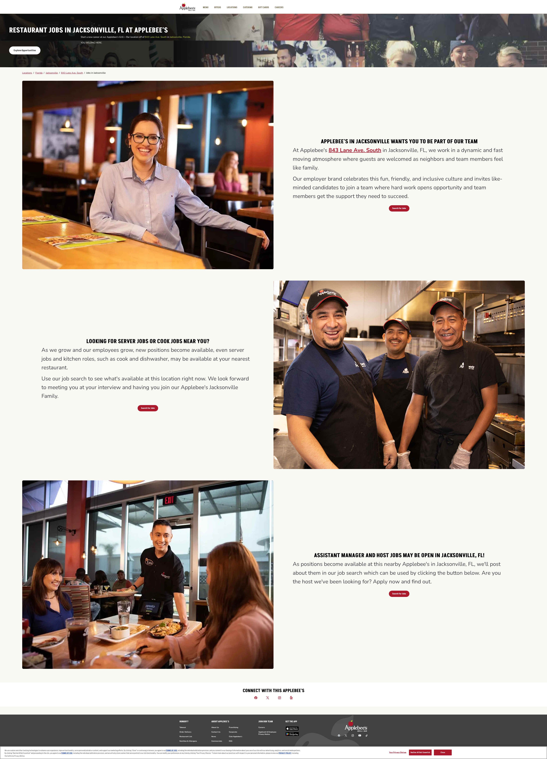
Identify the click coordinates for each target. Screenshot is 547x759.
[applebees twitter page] (345, 735)
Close (443, 752)
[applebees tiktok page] (365, 735)
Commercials (216, 741)
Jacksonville (52, 72)
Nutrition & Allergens (188, 741)
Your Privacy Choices (397, 752)
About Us (215, 727)
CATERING (247, 7)
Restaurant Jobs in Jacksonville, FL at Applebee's (88, 30)
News (213, 736)
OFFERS (217, 7)
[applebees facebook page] (339, 735)
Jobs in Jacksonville (96, 72)
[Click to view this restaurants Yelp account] (291, 697)
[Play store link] (292, 734)
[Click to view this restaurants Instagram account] (279, 697)
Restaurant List (185, 736)
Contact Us (215, 732)
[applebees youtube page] (359, 735)
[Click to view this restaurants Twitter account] (267, 697)
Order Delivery (185, 732)
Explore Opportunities (25, 50)
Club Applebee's (235, 736)
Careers (261, 727)
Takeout (182, 727)
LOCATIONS (232, 7)
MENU (205, 7)
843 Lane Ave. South (72, 72)
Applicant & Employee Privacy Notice (267, 733)
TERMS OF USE (171, 750)
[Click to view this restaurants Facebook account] (255, 697)
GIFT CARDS (263, 7)
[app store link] (292, 728)
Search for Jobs (399, 208)
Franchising (233, 727)
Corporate (233, 732)
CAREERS (279, 7)
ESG (230, 741)
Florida (38, 72)
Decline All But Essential (420, 752)
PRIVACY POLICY (285, 753)
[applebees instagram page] (352, 735)
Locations (27, 72)
